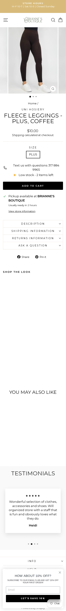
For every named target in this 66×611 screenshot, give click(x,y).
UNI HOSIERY (33, 109)
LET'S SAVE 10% (33, 598)
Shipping (18, 135)
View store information (21, 211)
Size (33, 147)
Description (33, 223)
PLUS (33, 154)
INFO (32, 561)
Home (32, 103)
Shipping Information (33, 231)
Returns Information (33, 238)
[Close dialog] (60, 572)
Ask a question (33, 245)
